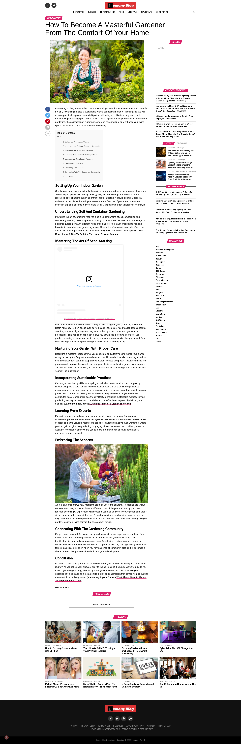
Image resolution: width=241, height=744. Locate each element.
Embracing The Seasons (74, 168)
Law (157, 308)
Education (160, 277)
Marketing (160, 314)
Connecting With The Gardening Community (82, 172)
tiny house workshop (128, 423)
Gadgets (159, 293)
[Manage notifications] (7, 737)
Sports (159, 335)
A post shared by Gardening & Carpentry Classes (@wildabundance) (91, 319)
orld (129, 404)
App (157, 247)
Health (158, 299)
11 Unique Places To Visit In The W (108, 404)
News (158, 323)
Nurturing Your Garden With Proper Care (81, 155)
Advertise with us (135, 726)
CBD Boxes (160, 271)
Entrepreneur (162, 283)
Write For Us (162, 12)
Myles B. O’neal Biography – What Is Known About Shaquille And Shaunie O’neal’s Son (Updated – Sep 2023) (176, 98)
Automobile (161, 256)
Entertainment (107, 12)
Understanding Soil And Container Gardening (83, 146)
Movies (159, 317)
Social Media (161, 332)
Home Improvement (164, 302)
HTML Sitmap (165, 726)
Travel (158, 342)
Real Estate (146, 12)
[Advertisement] (176, 69)
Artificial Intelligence (165, 250)
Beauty (159, 259)
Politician (160, 326)
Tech (121, 12)
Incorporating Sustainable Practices (79, 159)
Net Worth (78, 12)
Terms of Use (104, 726)
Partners (151, 726)
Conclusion (69, 176)
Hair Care (160, 296)
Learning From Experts (74, 163)
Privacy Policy (88, 726)
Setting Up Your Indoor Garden (77, 142)
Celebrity (160, 274)
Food (158, 290)
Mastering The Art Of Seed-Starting (79, 150)
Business (92, 12)
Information (161, 305)
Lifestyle (132, 12)
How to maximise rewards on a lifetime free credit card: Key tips (122, 729)
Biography (160, 262)
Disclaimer (118, 726)
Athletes (159, 253)
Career (159, 268)
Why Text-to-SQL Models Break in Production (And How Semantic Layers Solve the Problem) (176, 221)
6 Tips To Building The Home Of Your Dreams (93, 234)
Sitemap (74, 726)
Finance (159, 286)
